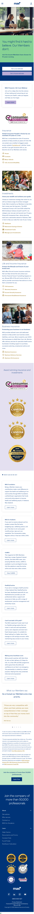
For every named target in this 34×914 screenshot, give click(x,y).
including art (16, 145)
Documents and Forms (10, 835)
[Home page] (17, 3)
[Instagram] (20, 894)
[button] (17, 810)
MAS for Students (8, 823)
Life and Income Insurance (14, 263)
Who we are (6, 817)
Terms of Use (17, 905)
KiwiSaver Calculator (9, 844)
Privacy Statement (17, 902)
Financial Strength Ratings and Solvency (17, 903)
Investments (7, 193)
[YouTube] (25, 894)
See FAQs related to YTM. (18, 750)
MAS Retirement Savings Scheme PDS (19, 762)
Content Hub (6, 838)
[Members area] (30, 3)
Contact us (6, 820)
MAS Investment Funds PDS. (11, 764)
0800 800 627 (17, 899)
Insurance (6, 130)
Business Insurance (10, 326)
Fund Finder (6, 841)
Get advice (6, 814)
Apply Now (16, 779)
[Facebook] (9, 894)
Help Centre (6, 832)
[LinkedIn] (14, 894)
